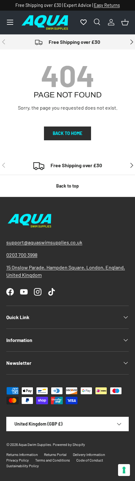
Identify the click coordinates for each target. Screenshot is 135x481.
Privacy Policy (17, 460)
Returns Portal (55, 454)
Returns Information (22, 454)
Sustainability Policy (22, 465)
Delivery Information (89, 454)
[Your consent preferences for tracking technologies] (124, 470)
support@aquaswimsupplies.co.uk (44, 242)
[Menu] (10, 22)
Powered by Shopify (69, 444)
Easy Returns (107, 5)
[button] (125, 22)
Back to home (67, 133)
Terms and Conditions (52, 460)
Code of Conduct (89, 460)
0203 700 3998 (21, 255)
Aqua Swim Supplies (35, 444)
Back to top (67, 186)
